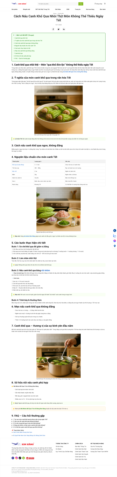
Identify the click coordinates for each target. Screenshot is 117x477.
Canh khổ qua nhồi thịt (21, 38)
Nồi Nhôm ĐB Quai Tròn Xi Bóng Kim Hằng (33, 408)
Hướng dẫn (61, 13)
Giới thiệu (58, 9)
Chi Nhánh (58, 449)
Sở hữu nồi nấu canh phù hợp (23, 56)
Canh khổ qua (19, 53)
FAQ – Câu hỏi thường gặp (22, 58)
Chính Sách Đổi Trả (80, 457)
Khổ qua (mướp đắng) (18, 164)
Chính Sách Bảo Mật (81, 449)
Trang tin (77, 9)
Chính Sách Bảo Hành (81, 459)
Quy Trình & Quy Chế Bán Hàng (64, 451)
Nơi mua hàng (90, 9)
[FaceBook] (13, 458)
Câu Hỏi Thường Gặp (96, 446)
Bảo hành (103, 9)
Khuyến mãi (26, 9)
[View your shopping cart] (105, 3)
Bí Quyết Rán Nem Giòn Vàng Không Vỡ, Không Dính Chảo (29, 435)
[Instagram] (16, 458)
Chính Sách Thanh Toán (81, 451)
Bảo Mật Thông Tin (80, 446)
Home (54, 13)
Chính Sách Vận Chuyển (81, 454)
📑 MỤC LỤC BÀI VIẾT (24, 35)
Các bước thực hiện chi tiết (22, 48)
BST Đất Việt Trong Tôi (42, 9)
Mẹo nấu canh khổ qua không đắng (24, 51)
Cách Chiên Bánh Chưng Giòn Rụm (22, 432)
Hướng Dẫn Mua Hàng (97, 449)
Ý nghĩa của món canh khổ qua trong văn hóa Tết (28, 40)
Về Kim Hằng (59, 446)
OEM (67, 9)
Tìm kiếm (80, 3)
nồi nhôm (45, 270)
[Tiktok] (20, 458)
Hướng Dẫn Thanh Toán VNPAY (99, 451)
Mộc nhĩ (14, 171)
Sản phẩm (14, 9)
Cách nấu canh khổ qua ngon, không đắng (26, 43)
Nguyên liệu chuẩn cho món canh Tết (25, 45)
